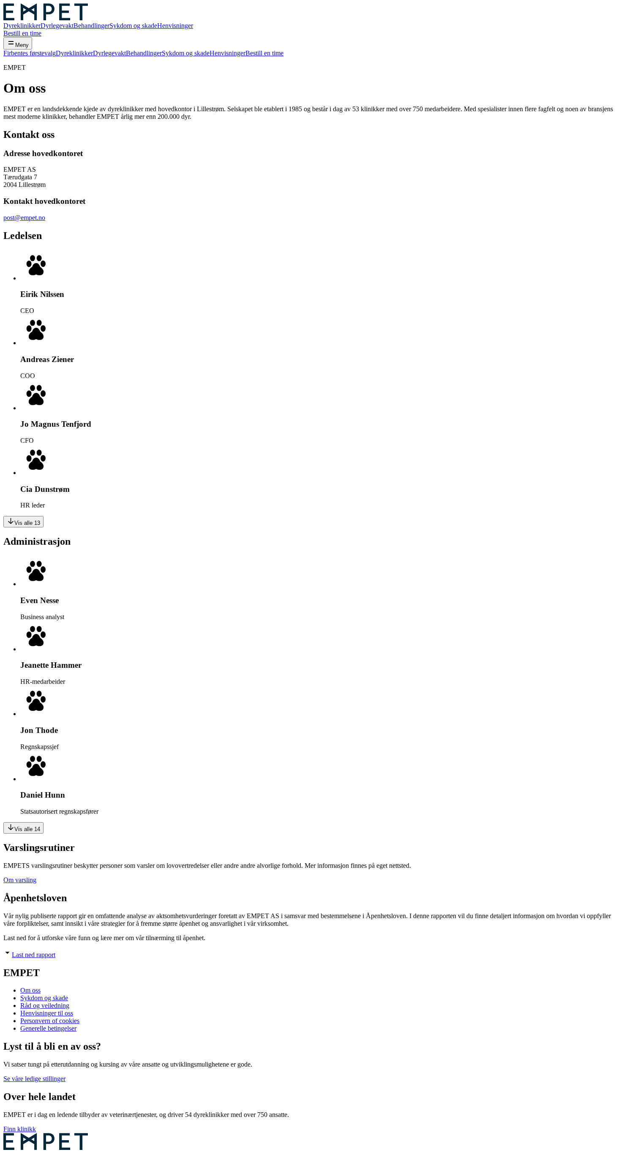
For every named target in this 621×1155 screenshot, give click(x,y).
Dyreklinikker (22, 25)
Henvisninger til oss (46, 1013)
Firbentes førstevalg (29, 53)
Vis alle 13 (27, 523)
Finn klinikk (19, 1129)
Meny (22, 45)
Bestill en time (22, 33)
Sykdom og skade (133, 25)
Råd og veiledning (44, 1005)
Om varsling (19, 879)
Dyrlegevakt (57, 25)
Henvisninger (175, 25)
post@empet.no (24, 217)
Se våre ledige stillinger (34, 1078)
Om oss (30, 990)
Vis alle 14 (27, 829)
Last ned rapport (33, 954)
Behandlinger (91, 25)
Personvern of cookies (49, 1020)
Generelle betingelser (48, 1028)
